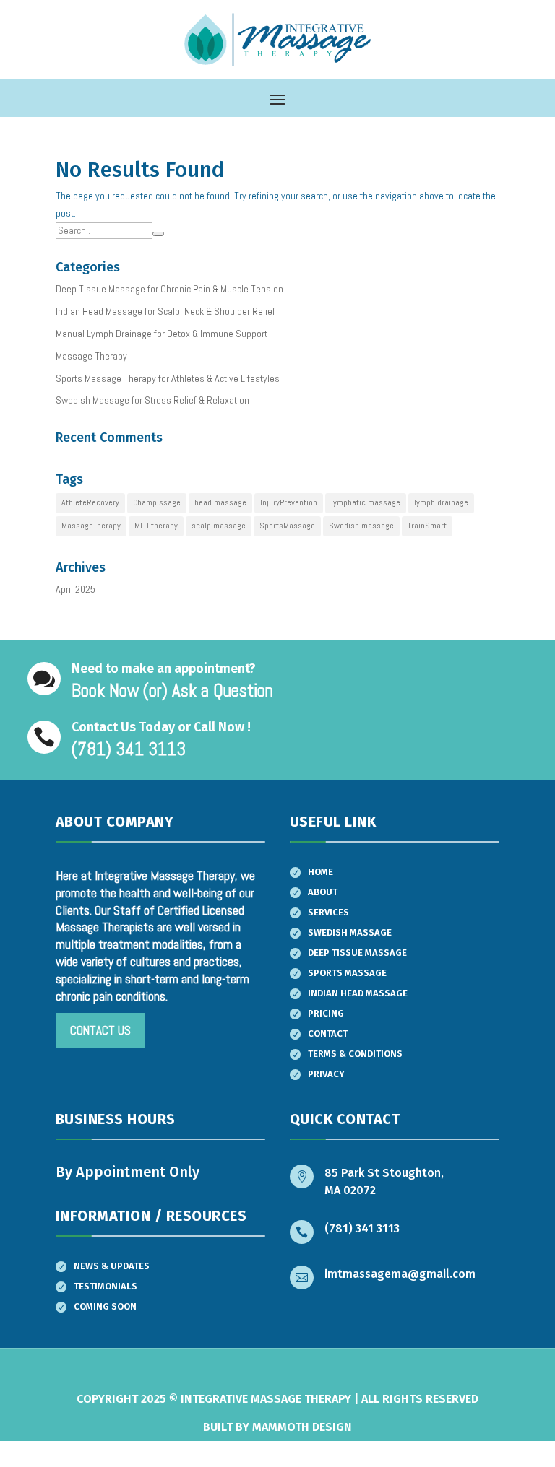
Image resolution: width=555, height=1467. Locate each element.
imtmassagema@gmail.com (400, 1274)
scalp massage (219, 525)
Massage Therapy (91, 355)
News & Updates (112, 1266)
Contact (328, 1033)
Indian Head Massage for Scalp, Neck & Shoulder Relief (165, 311)
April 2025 (75, 589)
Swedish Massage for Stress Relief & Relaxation (152, 399)
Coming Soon (105, 1306)
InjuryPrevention (288, 502)
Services (328, 912)
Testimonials (105, 1286)
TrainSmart (427, 525)
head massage (220, 502)
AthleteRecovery (90, 502)
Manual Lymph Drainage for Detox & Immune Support (161, 333)
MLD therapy (156, 525)
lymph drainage (441, 502)
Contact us (100, 1030)
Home (320, 871)
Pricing (326, 1013)
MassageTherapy (91, 525)
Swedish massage (361, 525)
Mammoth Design (302, 1427)
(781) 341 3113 (362, 1228)
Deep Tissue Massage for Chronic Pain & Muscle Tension (169, 288)
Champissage (157, 502)
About (322, 892)
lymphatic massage (365, 502)
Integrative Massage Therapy (266, 1399)
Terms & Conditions (355, 1053)
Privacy (326, 1073)
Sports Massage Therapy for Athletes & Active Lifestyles (168, 378)
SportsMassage (287, 525)
